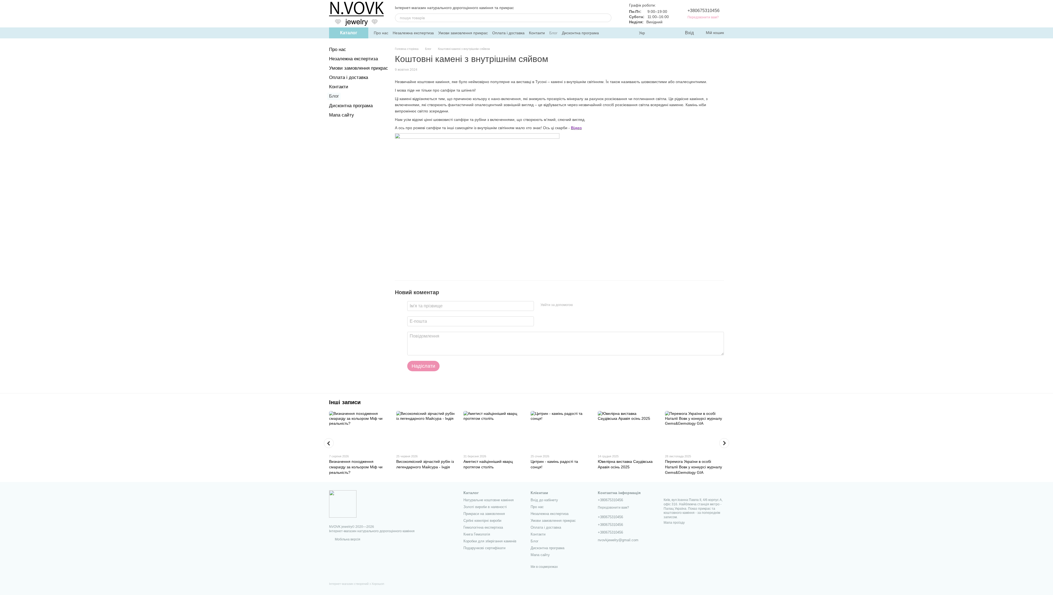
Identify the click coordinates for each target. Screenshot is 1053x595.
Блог (553, 33)
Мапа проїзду (674, 523)
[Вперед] (724, 443)
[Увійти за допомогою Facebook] (579, 305)
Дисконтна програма (580, 33)
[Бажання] (669, 33)
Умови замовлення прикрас (463, 33)
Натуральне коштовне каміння (488, 500)
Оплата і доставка (508, 33)
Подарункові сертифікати (484, 548)
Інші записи (345, 402)
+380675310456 (703, 10)
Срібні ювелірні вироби (482, 520)
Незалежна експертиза (413, 33)
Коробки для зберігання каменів (489, 541)
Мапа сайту (341, 115)
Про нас (381, 33)
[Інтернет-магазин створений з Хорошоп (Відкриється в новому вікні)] (356, 588)
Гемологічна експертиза (483, 527)
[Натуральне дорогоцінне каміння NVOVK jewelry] (342, 504)
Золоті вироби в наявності (485, 507)
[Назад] (329, 443)
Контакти (537, 33)
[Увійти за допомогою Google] (587, 305)
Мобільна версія (347, 539)
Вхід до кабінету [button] (544, 500)
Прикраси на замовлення (484, 514)
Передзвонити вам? (703, 17)
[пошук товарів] (607, 17)
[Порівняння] (658, 33)
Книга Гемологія (476, 534)
